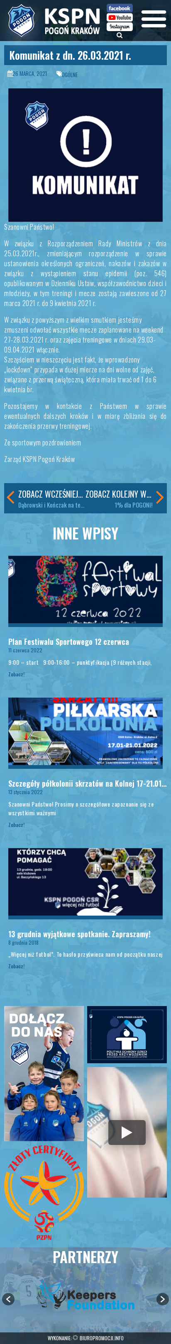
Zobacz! (16, 674)
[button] (8, 1299)
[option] (85, 1295)
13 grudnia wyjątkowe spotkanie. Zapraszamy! (79, 933)
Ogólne (70, 74)
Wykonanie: (86, 1338)
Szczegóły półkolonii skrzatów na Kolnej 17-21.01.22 (89, 783)
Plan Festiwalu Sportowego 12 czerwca (68, 641)
